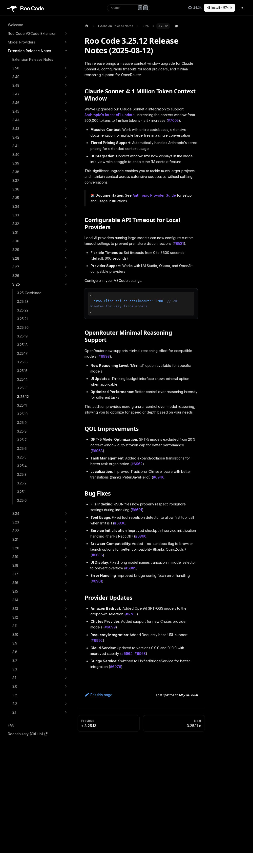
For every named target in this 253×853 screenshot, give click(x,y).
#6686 (97, 555)
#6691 (137, 510)
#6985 (130, 568)
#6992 (97, 640)
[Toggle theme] (242, 8)
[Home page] (87, 26)
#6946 (158, 477)
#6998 (104, 356)
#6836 (119, 523)
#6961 (97, 581)
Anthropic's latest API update (109, 115)
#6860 (140, 536)
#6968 (140, 653)
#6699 (110, 627)
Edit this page (101, 695)
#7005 (173, 120)
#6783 (131, 614)
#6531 (179, 243)
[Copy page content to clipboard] (176, 26)
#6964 (127, 653)
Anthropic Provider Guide (154, 195)
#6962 (137, 464)
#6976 (115, 667)
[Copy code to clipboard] (192, 293)
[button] (38, 34)
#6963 (97, 451)
